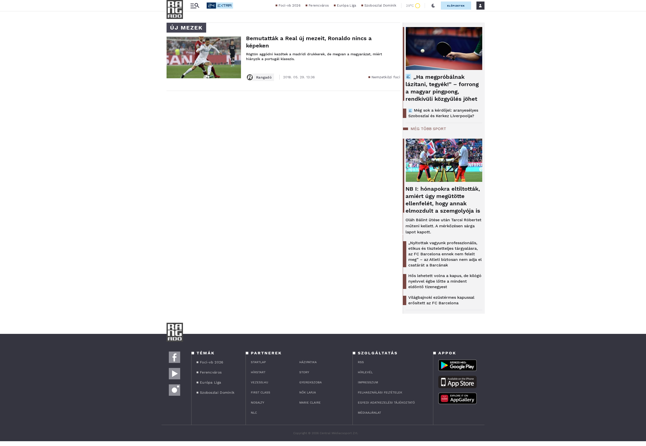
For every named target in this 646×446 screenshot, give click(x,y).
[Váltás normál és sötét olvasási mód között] (433, 6)
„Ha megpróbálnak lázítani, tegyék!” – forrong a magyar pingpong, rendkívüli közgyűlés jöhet (442, 88)
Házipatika (308, 362)
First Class (260, 392)
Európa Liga (346, 5)
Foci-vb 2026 (290, 5)
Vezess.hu (259, 382)
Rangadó (264, 77)
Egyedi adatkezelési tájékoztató (386, 402)
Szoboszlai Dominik (380, 5)
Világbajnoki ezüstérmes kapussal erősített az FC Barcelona (441, 300)
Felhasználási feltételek (380, 392)
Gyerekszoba (310, 382)
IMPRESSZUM (368, 382)
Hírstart (258, 372)
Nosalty (257, 402)
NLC (254, 412)
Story (304, 372)
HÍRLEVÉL (365, 372)
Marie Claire (310, 402)
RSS (361, 362)
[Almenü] (195, 5)
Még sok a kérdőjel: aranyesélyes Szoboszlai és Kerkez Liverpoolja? (443, 113)
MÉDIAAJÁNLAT (369, 412)
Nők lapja (307, 392)
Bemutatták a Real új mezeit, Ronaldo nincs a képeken (309, 42)
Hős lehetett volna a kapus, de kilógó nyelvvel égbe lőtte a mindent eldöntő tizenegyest (444, 281)
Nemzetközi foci (385, 77)
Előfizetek (456, 5)
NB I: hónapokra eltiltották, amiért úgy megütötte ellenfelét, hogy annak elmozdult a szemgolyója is (443, 200)
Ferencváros (319, 5)
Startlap (258, 362)
